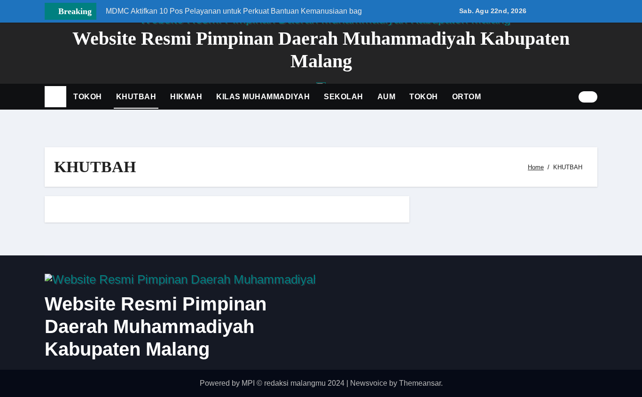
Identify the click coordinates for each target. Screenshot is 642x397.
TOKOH (87, 97)
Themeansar (420, 383)
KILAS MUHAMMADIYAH (263, 97)
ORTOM (466, 97)
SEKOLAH (343, 97)
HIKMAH (186, 97)
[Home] (55, 97)
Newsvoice (368, 383)
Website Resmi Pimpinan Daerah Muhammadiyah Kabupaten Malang (155, 326)
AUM (386, 97)
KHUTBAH (136, 97)
